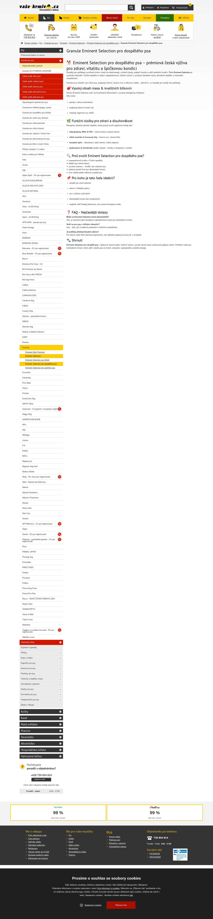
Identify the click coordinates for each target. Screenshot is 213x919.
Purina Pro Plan (29, 593)
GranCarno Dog (28, 398)
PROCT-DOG (27, 567)
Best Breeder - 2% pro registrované (37, 254)
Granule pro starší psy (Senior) (35, 118)
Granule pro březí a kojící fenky (35, 144)
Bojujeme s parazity (117, 843)
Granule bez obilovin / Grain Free (36, 133)
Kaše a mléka (26, 658)
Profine (25, 573)
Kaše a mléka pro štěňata (33, 154)
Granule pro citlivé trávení (33, 128)
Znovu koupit (181, 35)
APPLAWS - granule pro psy (34, 222)
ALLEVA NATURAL (30, 191)
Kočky (24, 711)
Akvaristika (27, 743)
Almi (24, 196)
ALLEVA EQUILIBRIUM (32, 180)
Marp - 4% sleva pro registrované (36, 477)
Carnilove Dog (28, 300)
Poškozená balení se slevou (33, 55)
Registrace (164, 8)
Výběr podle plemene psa (33, 97)
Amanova (26, 201)
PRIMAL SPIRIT (29, 552)
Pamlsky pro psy (28, 673)
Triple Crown (27, 620)
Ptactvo (25, 731)
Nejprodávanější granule (32, 66)
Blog (109, 832)
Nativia (25, 487)
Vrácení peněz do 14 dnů (38, 852)
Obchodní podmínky (36, 845)
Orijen (24, 529)
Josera (25, 440)
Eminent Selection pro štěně (37, 360)
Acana (25, 165)
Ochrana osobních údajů (38, 855)
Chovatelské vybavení (30, 684)
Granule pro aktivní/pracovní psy (36, 139)
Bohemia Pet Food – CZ (32, 264)
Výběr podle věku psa (31, 76)
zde (131, 895)
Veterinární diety (27, 642)
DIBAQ (25, 321)
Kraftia (25, 451)
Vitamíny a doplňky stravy (32, 679)
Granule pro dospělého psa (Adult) (36, 113)
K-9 (23, 445)
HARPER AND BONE (31, 419)
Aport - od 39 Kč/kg (30, 217)
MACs (25, 456)
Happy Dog (27, 414)
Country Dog (27, 311)
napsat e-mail (39, 779)
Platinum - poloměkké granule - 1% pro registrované (38, 540)
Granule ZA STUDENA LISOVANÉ (36, 71)
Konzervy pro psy (28, 668)
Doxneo (25, 342)
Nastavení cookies (93, 905)
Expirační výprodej (29, 647)
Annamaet (26, 212)
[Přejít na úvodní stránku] (39, 7)
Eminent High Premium (35, 352)
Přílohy (24, 653)
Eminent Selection (77, 43)
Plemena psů (114, 840)
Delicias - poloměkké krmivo (34, 316)
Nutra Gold (26, 508)
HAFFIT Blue (27, 404)
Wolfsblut (26, 625)
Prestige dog (27, 557)
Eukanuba (26, 378)
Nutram (25, 503)
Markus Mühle (28, 472)
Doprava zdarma (51, 35)
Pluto (24, 546)
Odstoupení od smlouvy (38, 858)
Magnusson (27, 461)
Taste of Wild (27, 614)
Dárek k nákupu (27, 705)
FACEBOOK (155, 854)
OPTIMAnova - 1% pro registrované (37, 524)
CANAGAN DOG (29, 295)
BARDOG (26, 238)
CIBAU (25, 306)
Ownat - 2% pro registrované (34, 534)
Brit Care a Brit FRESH (32, 274)
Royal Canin (27, 604)
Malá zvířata (74, 845)
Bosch (25, 259)
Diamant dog (27, 327)
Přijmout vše (121, 905)
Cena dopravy (34, 839)
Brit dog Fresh (28, 280)
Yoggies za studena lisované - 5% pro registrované (38, 631)
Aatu (24, 160)
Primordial (26, 562)
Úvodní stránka (30, 43)
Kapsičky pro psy (28, 663)
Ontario (25, 518)
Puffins (25, 583)
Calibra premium (29, 290)
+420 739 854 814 (41, 775)
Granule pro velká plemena (33, 123)
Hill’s (24, 425)
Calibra (25, 285)
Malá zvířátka (29, 724)
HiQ (24, 430)
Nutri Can (26, 513)
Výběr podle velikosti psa (32, 81)
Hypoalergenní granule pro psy (35, 102)
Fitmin (25, 388)
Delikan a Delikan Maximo (33, 332)
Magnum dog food (29, 466)
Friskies (25, 393)
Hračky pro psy (27, 689)
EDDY (25, 337)
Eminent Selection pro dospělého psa (102, 43)
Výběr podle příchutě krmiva (34, 92)
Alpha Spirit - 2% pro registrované (36, 175)
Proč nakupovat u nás (37, 835)
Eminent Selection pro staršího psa (40, 368)
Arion (24, 233)
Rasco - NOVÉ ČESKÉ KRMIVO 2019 (38, 599)
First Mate (26, 383)
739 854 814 (29, 37)
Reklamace (33, 848)
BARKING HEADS (30, 243)
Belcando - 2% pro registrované (35, 248)
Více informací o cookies (108, 888)
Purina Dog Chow (29, 588)
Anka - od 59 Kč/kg (30, 207)
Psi (40, 43)
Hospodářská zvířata (33, 750)
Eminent (63, 43)
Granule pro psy (51, 43)
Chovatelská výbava (117, 847)
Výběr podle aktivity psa (32, 87)
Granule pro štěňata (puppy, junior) (36, 107)
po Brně (157, 37)
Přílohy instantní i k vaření (33, 149)
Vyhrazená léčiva (31, 756)
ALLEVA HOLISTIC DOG (32, 186)
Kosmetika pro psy (29, 694)
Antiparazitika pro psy (30, 700)
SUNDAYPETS (28, 609)
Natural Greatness (30, 492)
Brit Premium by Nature (32, 269)
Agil (24, 170)
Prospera (26, 578)
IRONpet (26, 435)
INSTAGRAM (155, 857)
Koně (24, 718)
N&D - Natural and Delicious (34, 482)
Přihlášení (150, 8)
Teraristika (27, 737)
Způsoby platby (34, 842)
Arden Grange (28, 227)
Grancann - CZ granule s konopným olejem (40, 409)
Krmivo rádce (114, 837)
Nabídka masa (28, 637)
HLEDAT (131, 7)
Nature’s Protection (30, 498)
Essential (26, 372)
